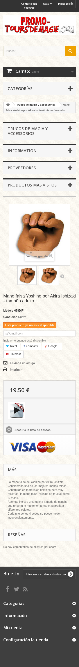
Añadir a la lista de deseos (32, 430)
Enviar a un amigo (22, 363)
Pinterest (15, 354)
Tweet (13, 346)
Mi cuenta (13, 627)
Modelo (8, 310)
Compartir (31, 346)
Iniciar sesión (66, 3)
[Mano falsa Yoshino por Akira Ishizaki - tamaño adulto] (27, 275)
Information (22, 150)
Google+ (53, 346)
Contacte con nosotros (29, 5)
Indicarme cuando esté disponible (24, 340)
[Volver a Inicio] (8, 105)
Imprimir (16, 369)
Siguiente (62, 276)
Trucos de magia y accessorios (36, 104)
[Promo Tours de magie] (39, 25)
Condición (10, 317)
